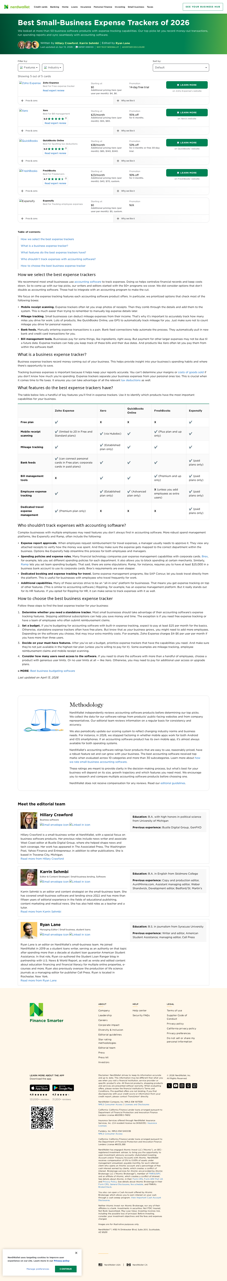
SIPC (158, 1173)
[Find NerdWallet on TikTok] (194, 1085)
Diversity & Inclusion (110, 1029)
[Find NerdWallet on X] (169, 1085)
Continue (66, 1269)
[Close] (76, 1253)
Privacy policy (175, 1023)
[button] (66, 119)
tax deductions (131, 380)
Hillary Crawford (66, 43)
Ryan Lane (123, 43)
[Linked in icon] (79, 825)
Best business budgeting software (52, 670)
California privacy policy (181, 1028)
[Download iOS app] (40, 1088)
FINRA (152, 1173)
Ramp (25, 564)
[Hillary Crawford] (22, 45)
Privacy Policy (110, 1181)
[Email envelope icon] (54, 825)
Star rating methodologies (107, 1041)
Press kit (103, 1057)
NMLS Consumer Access (110, 1104)
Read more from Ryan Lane (39, 980)
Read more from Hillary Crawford (42, 858)
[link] (113, 239)
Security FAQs (141, 1015)
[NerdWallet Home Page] (17, 6)
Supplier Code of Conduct (177, 1017)
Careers (103, 1020)
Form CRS (138, 1179)
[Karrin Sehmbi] (28, 45)
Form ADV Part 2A (153, 1179)
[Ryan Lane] (35, 45)
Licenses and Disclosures (137, 1104)
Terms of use (174, 1010)
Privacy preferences (179, 1033)
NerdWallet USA (112, 1265)
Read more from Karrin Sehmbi (41, 911)
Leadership (105, 1015)
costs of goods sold (191, 372)
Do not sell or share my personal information (181, 1040)
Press (101, 1052)
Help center (140, 1010)
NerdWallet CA (140, 1265)
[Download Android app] (63, 1088)
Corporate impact (109, 1025)
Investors (104, 1062)
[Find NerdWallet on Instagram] (181, 1085)
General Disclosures (120, 1184)
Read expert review (53, 90)
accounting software (87, 281)
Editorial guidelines (110, 1034)
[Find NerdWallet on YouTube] (175, 1085)
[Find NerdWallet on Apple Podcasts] (188, 1085)
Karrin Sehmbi (89, 43)
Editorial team (106, 1047)
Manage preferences (38, 1269)
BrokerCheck (105, 1187)
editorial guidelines (172, 783)
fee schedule (137, 1184)
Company (104, 1010)
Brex (205, 556)
